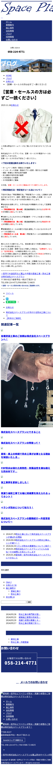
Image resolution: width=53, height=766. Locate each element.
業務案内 (10, 24)
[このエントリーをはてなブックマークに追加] (7, 299)
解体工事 (15, 639)
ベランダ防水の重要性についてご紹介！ (33, 545)
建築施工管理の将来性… (29, 617)
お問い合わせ (12, 39)
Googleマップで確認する (13, 740)
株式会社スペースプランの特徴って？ (20, 442)
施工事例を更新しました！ (15, 482)
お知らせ (15, 105)
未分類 (10, 596)
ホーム (9, 21)
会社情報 (10, 30)
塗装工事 (15, 591)
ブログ (9, 33)
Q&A (8, 582)
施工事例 (10, 27)
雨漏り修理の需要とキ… (29, 620)
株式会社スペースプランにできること (21, 432)
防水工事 (15, 593)
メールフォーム (9, 56)
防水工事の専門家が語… (29, 614)
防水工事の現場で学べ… (29, 623)
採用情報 (10, 36)
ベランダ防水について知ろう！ (17, 507)
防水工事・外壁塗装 (20, 641)
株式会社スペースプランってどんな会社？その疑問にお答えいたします (27, 550)
